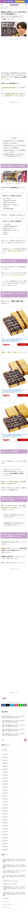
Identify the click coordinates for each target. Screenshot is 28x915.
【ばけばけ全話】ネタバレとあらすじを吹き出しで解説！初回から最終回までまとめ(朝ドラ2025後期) (14, 866)
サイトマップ (6, 901)
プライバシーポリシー (8, 904)
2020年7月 (5, 831)
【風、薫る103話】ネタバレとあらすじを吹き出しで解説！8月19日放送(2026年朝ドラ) (13, 725)
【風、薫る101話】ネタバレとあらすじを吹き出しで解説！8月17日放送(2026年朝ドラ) (13, 734)
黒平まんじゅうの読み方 (10, 143)
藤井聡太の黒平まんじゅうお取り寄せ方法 (15, 145)
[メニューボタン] (2, 5)
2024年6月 (5, 816)
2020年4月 (5, 837)
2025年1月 (5, 796)
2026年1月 (5, 766)
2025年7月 (5, 778)
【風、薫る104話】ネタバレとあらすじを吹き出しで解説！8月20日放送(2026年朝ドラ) (13, 721)
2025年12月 (5, 769)
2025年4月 (5, 787)
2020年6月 (5, 834)
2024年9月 (5, 808)
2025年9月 (5, 775)
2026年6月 (5, 757)
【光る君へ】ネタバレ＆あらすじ (10, 880)
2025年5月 (5, 784)
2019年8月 (5, 849)
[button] (3, 705)
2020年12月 (5, 828)
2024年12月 (5, 799)
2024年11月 (5, 802)
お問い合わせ (6, 898)
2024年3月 (5, 825)
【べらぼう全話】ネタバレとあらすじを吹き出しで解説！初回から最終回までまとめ (14, 871)
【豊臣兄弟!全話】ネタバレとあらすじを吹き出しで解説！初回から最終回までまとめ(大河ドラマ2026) (14, 888)
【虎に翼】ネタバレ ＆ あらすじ (10, 883)
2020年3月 (5, 840)
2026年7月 (5, 754)
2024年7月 (5, 813)
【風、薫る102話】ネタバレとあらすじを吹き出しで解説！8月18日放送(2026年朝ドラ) (13, 730)
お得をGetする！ (20, 1)
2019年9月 (5, 846)
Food (4, 18)
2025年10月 (5, 772)
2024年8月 (5, 811)
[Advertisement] (14, 54)
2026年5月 (5, 760)
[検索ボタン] (26, 5)
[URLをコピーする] (25, 705)
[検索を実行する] (25, 740)
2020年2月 (5, 843)
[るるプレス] (14, 5)
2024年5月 (5, 819)
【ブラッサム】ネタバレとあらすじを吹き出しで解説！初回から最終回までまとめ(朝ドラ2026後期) (14, 877)
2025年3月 (5, 790)
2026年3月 (5, 763)
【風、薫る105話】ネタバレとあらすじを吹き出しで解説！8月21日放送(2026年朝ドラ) (13, 717)
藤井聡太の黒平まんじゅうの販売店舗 (14, 140)
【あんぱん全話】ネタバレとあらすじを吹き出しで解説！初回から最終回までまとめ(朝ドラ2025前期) (14, 861)
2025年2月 (5, 793)
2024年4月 (5, 822)
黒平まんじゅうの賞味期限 (11, 147)
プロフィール (6, 907)
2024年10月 (5, 805)
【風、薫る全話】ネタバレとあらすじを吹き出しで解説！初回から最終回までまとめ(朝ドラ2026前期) (14, 894)
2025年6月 (5, 781)
